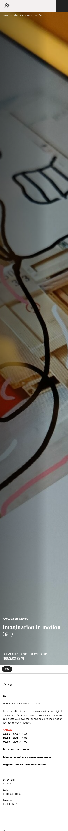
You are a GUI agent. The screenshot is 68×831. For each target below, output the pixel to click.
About (7, 669)
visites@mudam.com (33, 764)
